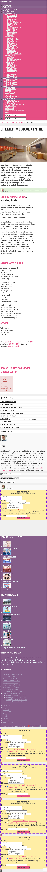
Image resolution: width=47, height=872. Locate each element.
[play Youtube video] (23, 436)
